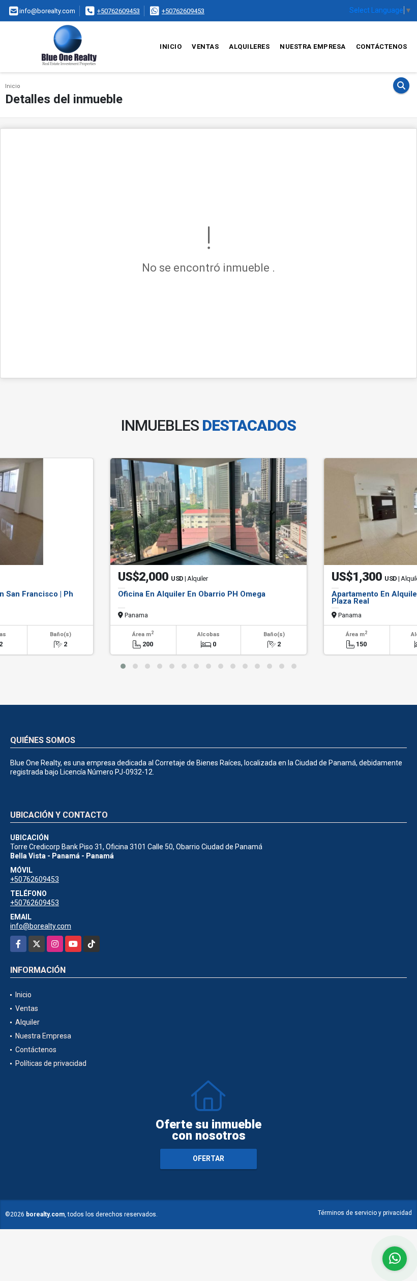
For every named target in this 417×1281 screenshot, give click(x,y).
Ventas (205, 46)
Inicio (171, 46)
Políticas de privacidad (50, 1063)
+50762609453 (118, 11)
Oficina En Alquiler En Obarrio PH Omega (191, 594)
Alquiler (27, 1022)
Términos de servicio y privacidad (365, 1212)
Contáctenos (381, 46)
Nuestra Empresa (313, 46)
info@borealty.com (40, 926)
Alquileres (249, 46)
